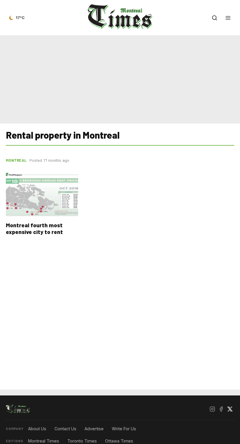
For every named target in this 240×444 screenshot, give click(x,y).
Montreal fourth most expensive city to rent (34, 228)
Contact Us (65, 428)
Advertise (94, 428)
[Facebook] (221, 409)
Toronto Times (82, 440)
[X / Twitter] (229, 409)
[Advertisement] (120, 78)
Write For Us (124, 428)
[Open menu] (228, 18)
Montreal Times (43, 440)
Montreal (16, 160)
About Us (37, 428)
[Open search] (214, 18)
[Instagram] (212, 409)
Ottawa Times (119, 440)
